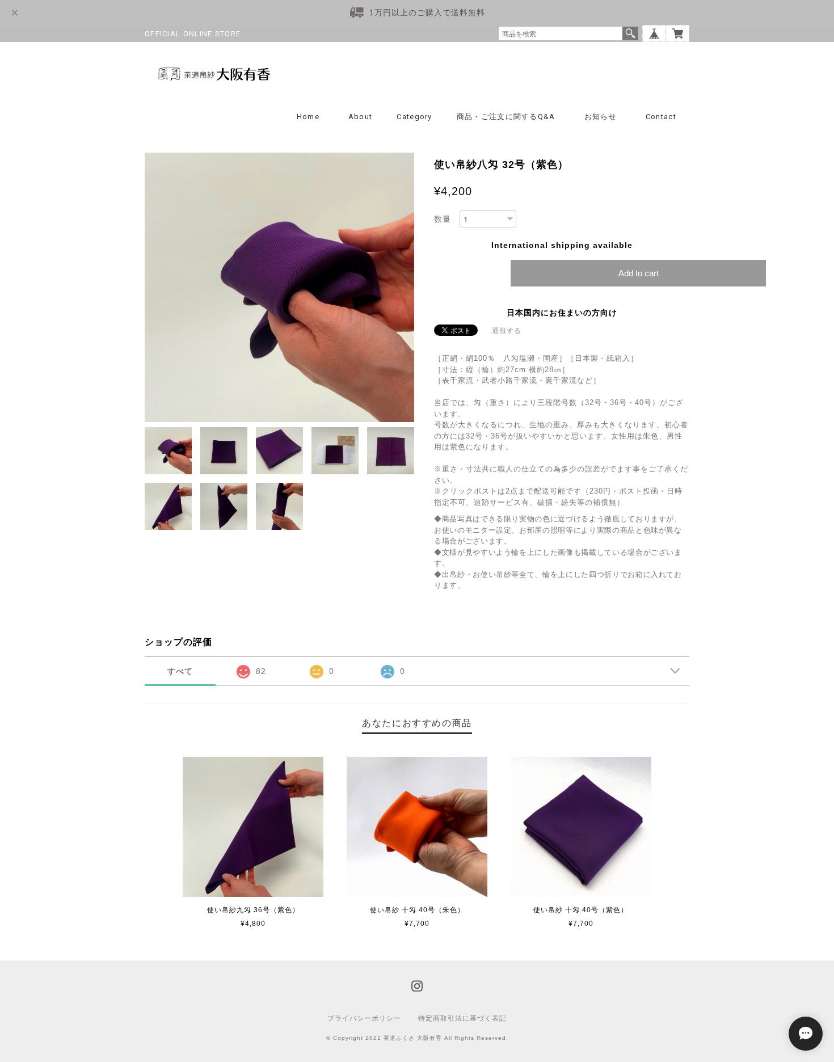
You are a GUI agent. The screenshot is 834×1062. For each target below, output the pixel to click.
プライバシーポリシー (364, 1018)
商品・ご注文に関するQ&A (506, 116)
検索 (630, 33)
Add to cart (638, 273)
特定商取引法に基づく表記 (462, 1018)
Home (308, 116)
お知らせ (600, 116)
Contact (661, 116)
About (360, 116)
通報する (506, 331)
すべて (180, 671)
